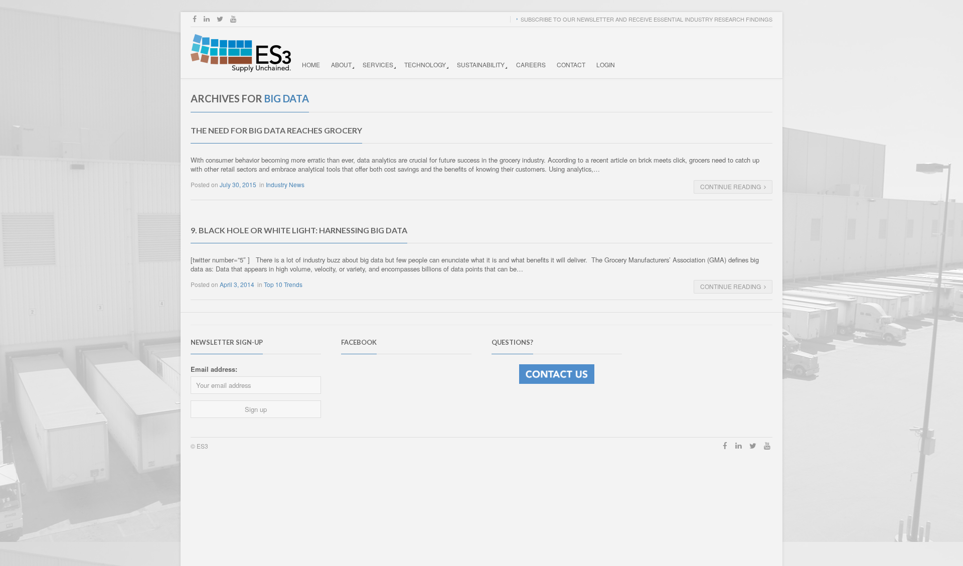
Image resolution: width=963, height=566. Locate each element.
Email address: (214, 369)
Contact (571, 64)
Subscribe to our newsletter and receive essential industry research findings (646, 19)
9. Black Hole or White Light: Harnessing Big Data (299, 230)
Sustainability (481, 64)
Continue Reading (730, 186)
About (341, 64)
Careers (531, 64)
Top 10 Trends (283, 284)
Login (605, 64)
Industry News (285, 184)
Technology (425, 64)
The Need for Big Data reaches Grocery (276, 130)
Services (378, 64)
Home (311, 64)
